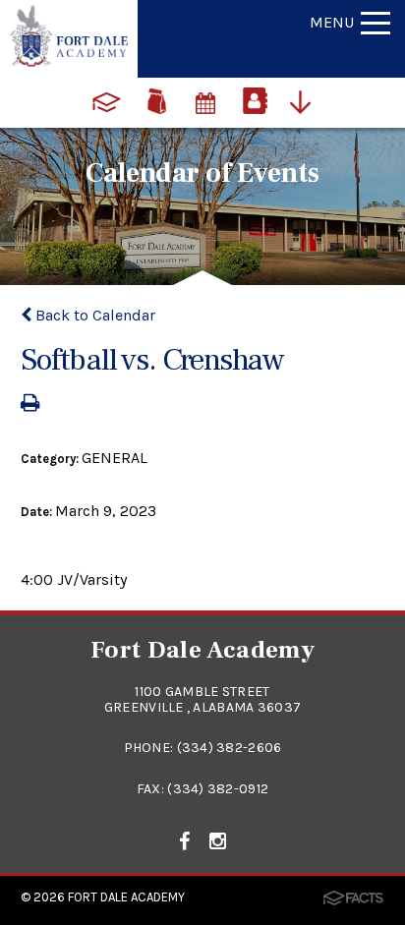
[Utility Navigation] (305, 100)
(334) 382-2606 (229, 747)
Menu (332, 22)
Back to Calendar (93, 315)
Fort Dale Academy (126, 897)
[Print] (30, 404)
